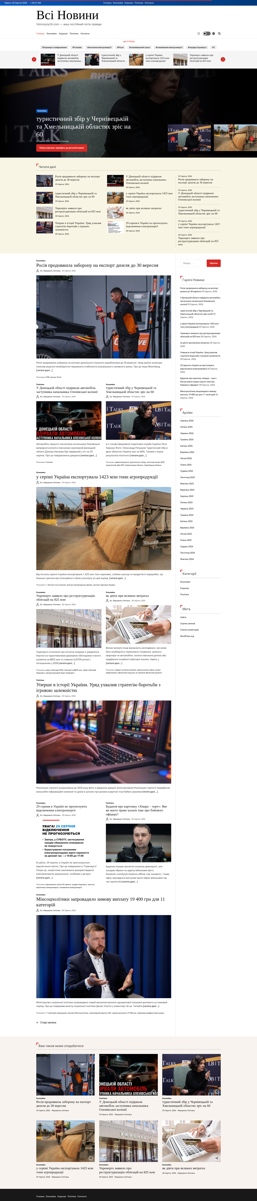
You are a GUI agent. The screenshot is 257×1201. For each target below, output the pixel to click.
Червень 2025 (186, 508)
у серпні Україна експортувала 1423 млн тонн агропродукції (113, 58)
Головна (107, 3)
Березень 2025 (187, 527)
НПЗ (47, 377)
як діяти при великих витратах (144, 208)
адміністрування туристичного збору (130, 462)
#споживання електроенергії (169, 47)
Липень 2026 (186, 427)
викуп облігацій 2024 (54, 670)
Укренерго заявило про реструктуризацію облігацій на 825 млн (157, 58)
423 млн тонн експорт (57, 585)
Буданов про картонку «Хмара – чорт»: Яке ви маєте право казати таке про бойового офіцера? (136, 810)
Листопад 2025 (187, 477)
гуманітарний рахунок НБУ (100, 1013)
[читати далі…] (44, 370)
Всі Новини (67, 15)
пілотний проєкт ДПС (156, 462)
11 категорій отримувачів (56, 1013)
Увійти (183, 617)
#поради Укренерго (197, 47)
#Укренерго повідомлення (54, 47)
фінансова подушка (126, 673)
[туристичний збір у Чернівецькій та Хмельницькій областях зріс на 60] (138, 420)
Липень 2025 (186, 502)
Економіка (118, 3)
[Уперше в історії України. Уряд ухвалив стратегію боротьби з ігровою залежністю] (103, 742)
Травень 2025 (186, 515)
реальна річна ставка (145, 670)
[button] (34, 59)
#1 (213, 47)
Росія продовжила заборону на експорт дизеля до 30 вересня (77, 178)
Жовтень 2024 (187, 559)
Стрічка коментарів (189, 630)
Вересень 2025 (187, 490)
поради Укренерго (79, 884)
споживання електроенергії (70, 887)
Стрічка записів (187, 623)
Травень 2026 (186, 439)
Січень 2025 (186, 540)
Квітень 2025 (186, 521)
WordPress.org (187, 636)
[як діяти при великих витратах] (138, 624)
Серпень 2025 (186, 496)
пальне (53, 377)
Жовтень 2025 (187, 483)
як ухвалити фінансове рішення (148, 673)
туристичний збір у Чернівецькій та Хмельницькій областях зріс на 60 (69, 59)
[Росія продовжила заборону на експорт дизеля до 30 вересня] (103, 316)
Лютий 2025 (186, 534)
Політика (139, 3)
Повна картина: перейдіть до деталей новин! (61, 148)
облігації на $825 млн (73, 670)
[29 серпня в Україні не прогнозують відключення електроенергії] (68, 839)
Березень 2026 (187, 452)
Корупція (128, 3)
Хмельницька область (134, 465)
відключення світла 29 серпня (58, 884)
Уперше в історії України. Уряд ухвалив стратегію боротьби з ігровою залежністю (78, 226)
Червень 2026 (186, 433)
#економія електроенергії (99, 47)
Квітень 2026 (186, 446)
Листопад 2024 (187, 553)
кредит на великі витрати (125, 670)
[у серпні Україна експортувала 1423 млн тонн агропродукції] (103, 528)
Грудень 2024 (186, 546)
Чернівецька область (152, 465)
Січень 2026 (186, 465)
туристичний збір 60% (115, 465)
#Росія (120, 47)
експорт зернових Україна (104, 585)
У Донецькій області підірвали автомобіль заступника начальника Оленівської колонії (146, 179)
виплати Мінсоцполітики (78, 1013)
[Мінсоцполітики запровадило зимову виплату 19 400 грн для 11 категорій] (103, 956)
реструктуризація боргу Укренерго (60, 673)
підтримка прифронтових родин (150, 1013)
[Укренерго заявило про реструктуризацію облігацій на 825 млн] (68, 628)
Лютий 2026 (186, 458)
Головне (49, 462)
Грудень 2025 (186, 471)
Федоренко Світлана (60, 141)
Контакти (149, 3)
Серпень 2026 (186, 420)
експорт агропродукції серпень (80, 585)
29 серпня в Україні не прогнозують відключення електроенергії (146, 225)
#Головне (77, 47)
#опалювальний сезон (139, 47)
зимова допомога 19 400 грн (124, 1013)
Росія (59, 377)
